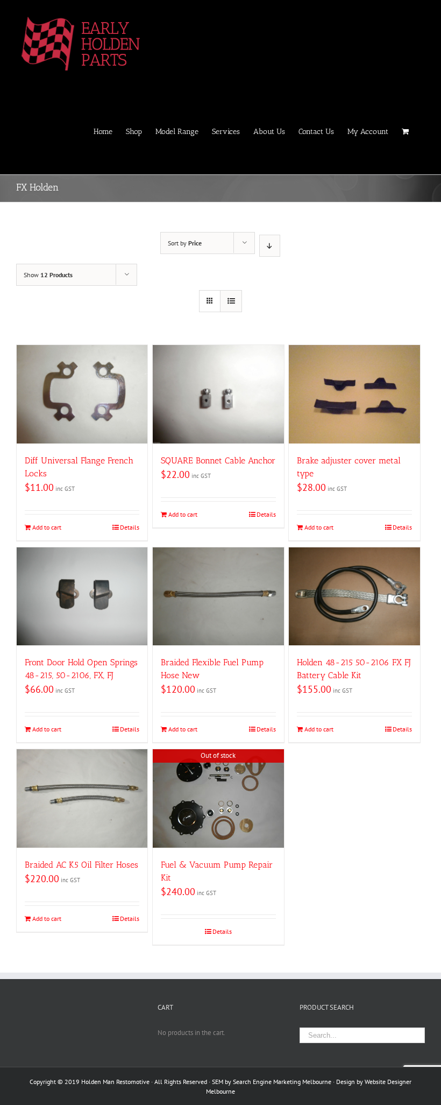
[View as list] (230, 301)
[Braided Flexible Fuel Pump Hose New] (218, 596)
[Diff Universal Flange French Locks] (82, 394)
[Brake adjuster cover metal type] (354, 394)
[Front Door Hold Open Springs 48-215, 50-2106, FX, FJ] (82, 596)
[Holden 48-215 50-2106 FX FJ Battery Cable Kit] (354, 596)
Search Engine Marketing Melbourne (282, 1082)
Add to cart (46, 527)
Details (129, 527)
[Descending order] (269, 246)
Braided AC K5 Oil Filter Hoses (81, 865)
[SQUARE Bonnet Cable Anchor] (218, 394)
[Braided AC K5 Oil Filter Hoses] (82, 798)
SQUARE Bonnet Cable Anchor (218, 460)
